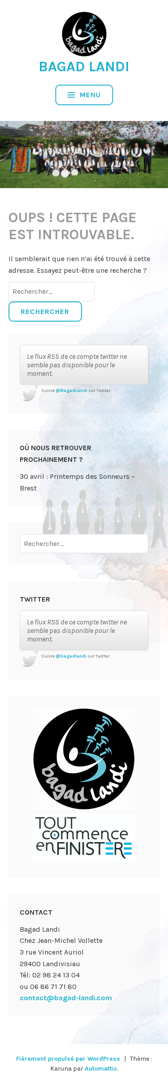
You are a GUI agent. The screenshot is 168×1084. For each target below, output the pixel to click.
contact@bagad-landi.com (66, 998)
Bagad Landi (84, 66)
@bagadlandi (71, 656)
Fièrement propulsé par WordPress (68, 1058)
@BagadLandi (71, 390)
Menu (89, 94)
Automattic (101, 1068)
